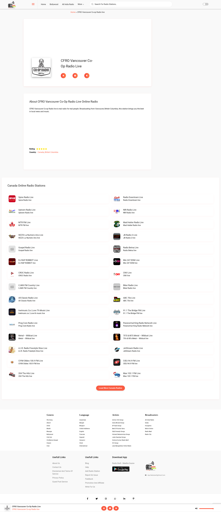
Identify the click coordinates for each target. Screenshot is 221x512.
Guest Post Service (60, 482)
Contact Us (56, 467)
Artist (48, 426)
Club (48, 446)
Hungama (148, 426)
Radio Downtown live (133, 197)
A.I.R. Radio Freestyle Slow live (32, 348)
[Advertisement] (87, 39)
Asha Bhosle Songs (118, 423)
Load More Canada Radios (110, 388)
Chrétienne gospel (52, 440)
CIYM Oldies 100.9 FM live (30, 360)
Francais (82, 434)
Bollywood (54, 4)
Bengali (81, 423)
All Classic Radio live (28, 298)
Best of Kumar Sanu (118, 428)
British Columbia (51, 152)
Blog (87, 463)
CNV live (127, 272)
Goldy (147, 423)
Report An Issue (91, 475)
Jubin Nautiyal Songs (119, 437)
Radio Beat (148, 431)
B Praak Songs (116, 426)
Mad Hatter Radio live (133, 222)
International (83, 446)
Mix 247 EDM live (131, 260)
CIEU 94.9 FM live (131, 360)
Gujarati (81, 437)
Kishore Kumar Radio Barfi (120, 440)
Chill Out (49, 437)
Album (49, 423)
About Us (56, 463)
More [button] (80, 4)
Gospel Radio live (26, 247)
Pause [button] (75, 75)
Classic (49, 443)
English (81, 431)
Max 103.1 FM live (132, 373)
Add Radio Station (92, 471)
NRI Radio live (129, 210)
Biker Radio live (130, 285)
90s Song (49, 420)
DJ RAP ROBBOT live (28, 260)
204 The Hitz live (26, 373)
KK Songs (115, 443)
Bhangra (49, 431)
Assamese (82, 420)
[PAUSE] (77, 75)
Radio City (148, 434)
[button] (33, 4)
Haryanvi (82, 440)
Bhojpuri (82, 426)
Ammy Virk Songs (117, 420)
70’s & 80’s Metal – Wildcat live (138, 335)
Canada (41, 152)
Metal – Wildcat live (27, 335)
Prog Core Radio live (27, 323)
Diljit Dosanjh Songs (118, 431)
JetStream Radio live (133, 348)
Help (87, 467)
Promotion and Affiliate (94, 483)
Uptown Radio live (26, 210)
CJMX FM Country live (28, 285)
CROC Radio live (26, 272)
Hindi (81, 443)
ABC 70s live (129, 298)
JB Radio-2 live (130, 235)
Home (43, 4)
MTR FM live (24, 222)
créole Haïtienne (84, 428)
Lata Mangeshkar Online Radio (121, 446)
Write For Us (90, 487)
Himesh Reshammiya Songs (121, 434)
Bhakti (49, 428)
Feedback (89, 479)
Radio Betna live (130, 247)
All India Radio (68, 4)
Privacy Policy (58, 478)
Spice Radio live (25, 197)
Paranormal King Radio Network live (140, 323)
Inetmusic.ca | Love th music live (34, 310)
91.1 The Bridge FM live (134, 310)
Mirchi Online (149, 428)
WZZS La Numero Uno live (30, 235)
